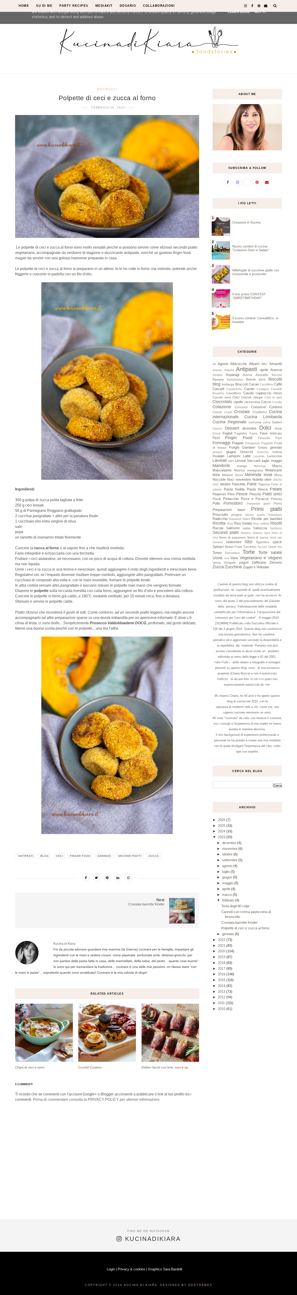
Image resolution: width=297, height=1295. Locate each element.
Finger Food (80, 856)
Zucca (153, 856)
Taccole (262, 547)
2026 (222, 820)
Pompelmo (253, 503)
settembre (233, 542)
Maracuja (260, 466)
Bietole (251, 379)
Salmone (233, 528)
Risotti (276, 523)
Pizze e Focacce (255, 499)
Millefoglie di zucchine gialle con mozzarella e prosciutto (255, 272)
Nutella (257, 479)
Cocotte (277, 402)
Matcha (239, 470)
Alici (264, 364)
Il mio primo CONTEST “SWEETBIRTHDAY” (249, 296)
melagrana (255, 470)
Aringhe (218, 375)
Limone (240, 461)
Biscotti (275, 379)
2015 (222, 980)
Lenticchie (274, 456)
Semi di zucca (257, 537)
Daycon (217, 428)
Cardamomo (234, 389)
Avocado (261, 375)
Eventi (216, 433)
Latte (247, 456)
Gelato (263, 447)
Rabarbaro (275, 514)
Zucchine (233, 567)
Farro (253, 433)
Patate (276, 489)
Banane (218, 379)
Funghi (234, 447)
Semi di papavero (232, 537)
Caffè (278, 384)
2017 (222, 968)
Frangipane (252, 443)
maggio (276, 461)
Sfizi (248, 541)
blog (44, 856)
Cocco (266, 402)
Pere (231, 494)
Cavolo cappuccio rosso (262, 393)
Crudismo (259, 412)
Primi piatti (266, 509)
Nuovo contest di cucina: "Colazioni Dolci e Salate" (250, 248)
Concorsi (241, 407)
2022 (222, 940)
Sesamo (218, 542)
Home (24, 5)
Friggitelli (267, 443)
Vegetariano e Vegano (261, 557)
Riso (230, 523)
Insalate (218, 456)
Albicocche (238, 364)
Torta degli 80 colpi (235, 906)
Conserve (258, 407)
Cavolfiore (233, 393)
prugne (236, 514)
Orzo (216, 484)
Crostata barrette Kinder (239, 922)
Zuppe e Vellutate (256, 567)
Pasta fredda (234, 489)
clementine (252, 402)
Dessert (232, 428)
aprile (264, 370)
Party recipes (73, 5)
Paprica (264, 484)
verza (217, 562)
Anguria (229, 370)
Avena (247, 375)
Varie (234, 558)
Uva (226, 558)
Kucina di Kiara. (141, 1285)
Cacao (254, 384)
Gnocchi (246, 452)
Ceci (59, 856)
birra (262, 379)
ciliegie (258, 397)
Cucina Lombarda (263, 416)
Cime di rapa (273, 397)
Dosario (128, 5)
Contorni (275, 407)
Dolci (265, 427)
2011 (222, 1003)
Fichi (216, 438)
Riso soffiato (261, 523)
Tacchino (249, 547)
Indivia (277, 452)
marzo (227, 895)
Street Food (233, 547)
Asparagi (232, 375)
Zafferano (259, 562)
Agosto (223, 364)
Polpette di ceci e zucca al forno (245, 928)
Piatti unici (272, 494)
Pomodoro (233, 503)
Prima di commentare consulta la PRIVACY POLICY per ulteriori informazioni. (96, 1099)
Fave (264, 433)
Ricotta (219, 523)
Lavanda (259, 456)
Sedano (246, 533)
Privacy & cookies (131, 1269)
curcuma (255, 422)
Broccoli (241, 384)
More (278, 475)
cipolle (238, 402)
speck (277, 542)
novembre (243, 479)
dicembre (249, 428)
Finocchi (264, 438)
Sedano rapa (261, 533)
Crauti (228, 412)
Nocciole (219, 479)
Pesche (255, 494)
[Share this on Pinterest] (107, 877)
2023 (222, 837)
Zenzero (275, 562)
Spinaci (218, 547)
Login (111, 1269)
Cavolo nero (222, 397)
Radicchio (220, 519)
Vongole (230, 562)
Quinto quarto (255, 514)
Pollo (216, 503)
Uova (217, 557)
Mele (216, 475)
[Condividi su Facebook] (86, 877)
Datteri (277, 422)
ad (214, 364)
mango (242, 466)
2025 (222, 826)
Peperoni (219, 494)
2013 (222, 991)
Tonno (217, 553)
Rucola (218, 528)
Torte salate (270, 552)
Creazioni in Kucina (246, 222)
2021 (222, 945)
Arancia (276, 370)
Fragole (237, 443)
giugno (231, 452)
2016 (222, 974)
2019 (222, 957)
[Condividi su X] (96, 877)
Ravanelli (235, 519)
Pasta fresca (257, 489)
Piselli (217, 499)
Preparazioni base (229, 510)
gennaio (104, 856)
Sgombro (262, 542)
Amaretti (275, 364)
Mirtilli (268, 475)
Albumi (254, 364)
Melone (227, 475)
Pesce (242, 494)
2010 (222, 1009)
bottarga (228, 384)
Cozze (217, 412)
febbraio (276, 433)
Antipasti (107, 89)
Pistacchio (231, 499)
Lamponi (233, 456)
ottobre (225, 484)
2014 (222, 986)
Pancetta (238, 484)
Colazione (222, 406)
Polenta (276, 499)
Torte (248, 552)
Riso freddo (243, 523)
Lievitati (220, 460)
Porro (278, 503)
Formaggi (221, 442)
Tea (279, 547)
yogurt (244, 562)
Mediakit (104, 5)
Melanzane (273, 470)
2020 (222, 951)
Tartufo (272, 547)
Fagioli (227, 433)
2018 (222, 963)
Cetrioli (246, 397)
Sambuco (276, 528)
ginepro (217, 452)
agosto (227, 866)
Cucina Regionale (229, 422)
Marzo (277, 466)
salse (246, 528)
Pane (252, 484)
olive (268, 479)
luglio (265, 461)
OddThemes (200, 1285)
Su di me (44, 5)
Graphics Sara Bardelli (165, 1269)
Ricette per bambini (266, 519)
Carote (249, 389)
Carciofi (218, 389)
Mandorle (221, 465)
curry (266, 422)
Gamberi (248, 447)
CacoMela (266, 384)
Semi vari (276, 537)
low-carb (253, 461)
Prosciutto (220, 514)
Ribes (246, 519)
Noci (230, 479)
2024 (222, 831)
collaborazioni (159, 5)
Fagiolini (241, 433)
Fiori (278, 438)
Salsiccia (260, 528)
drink (278, 428)
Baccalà (277, 375)
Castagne (263, 389)
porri (267, 503)
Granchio (263, 452)
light (231, 461)
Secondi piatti (130, 856)
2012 (222, 997)
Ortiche (277, 479)
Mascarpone (222, 470)
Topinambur (232, 553)
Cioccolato (222, 401)
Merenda (253, 474)
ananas (217, 370)
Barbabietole (235, 379)
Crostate (242, 411)
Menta (239, 475)
